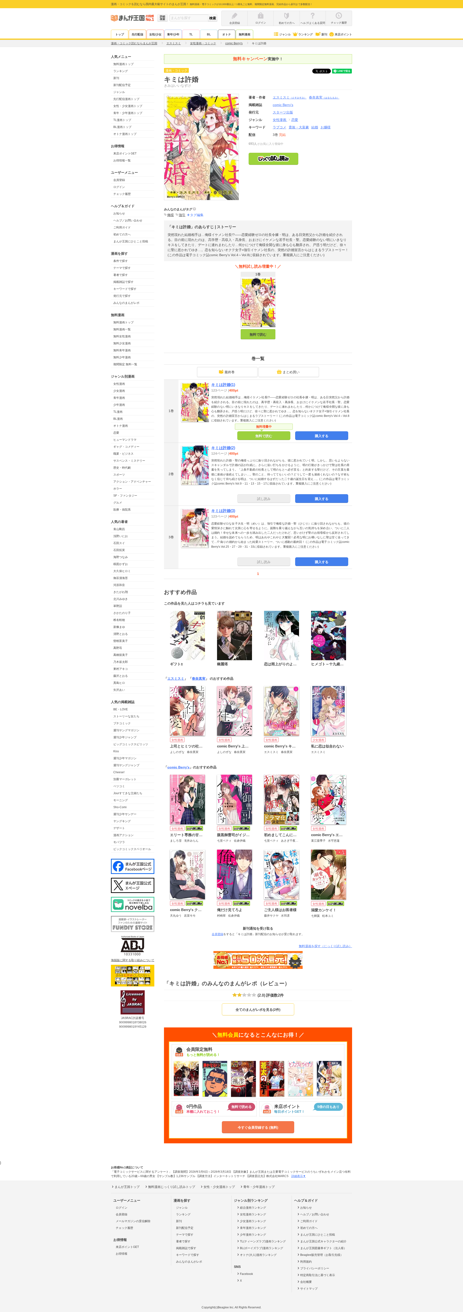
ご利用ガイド (122, 227)
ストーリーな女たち (126, 716)
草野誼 (117, 606)
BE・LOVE (120, 709)
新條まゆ (119, 627)
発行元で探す (122, 296)
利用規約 (306, 1261)
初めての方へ (122, 234)
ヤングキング (122, 821)
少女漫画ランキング (253, 1221)
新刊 (324, 34)
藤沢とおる (120, 676)
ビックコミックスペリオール (132, 849)
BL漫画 (118, 418)
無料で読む (258, 334)
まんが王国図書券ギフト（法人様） (323, 1248)
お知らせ (119, 213)
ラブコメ (279, 127)
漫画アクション (123, 835)
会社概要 (306, 1282)
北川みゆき (120, 599)
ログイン (119, 187)
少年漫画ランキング (253, 1234)
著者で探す (120, 275)
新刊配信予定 (122, 85)
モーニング (120, 800)
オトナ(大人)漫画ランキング (258, 1255)
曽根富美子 (120, 641)
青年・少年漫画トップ (127, 113)
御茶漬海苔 (120, 578)
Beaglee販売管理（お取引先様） (321, 1255)
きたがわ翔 (120, 592)
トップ (119, 34)
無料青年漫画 (122, 350)
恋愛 (116, 432)
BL (209, 34)
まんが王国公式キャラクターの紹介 (323, 1241)
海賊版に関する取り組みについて (132, 960)
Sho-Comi (120, 807)
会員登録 (119, 180)
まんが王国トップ (127, 1187)
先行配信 (137, 34)
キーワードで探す (124, 289)
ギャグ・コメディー (126, 446)
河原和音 (119, 585)
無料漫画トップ (123, 64)
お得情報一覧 (122, 160)
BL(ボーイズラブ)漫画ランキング (261, 1248)
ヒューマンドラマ (124, 439)
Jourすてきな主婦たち (127, 793)
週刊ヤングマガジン (126, 730)
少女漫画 (119, 391)
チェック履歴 (122, 194)
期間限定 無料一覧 (125, 364)
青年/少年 (173, 34)
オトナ (226, 34)
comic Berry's (178, 767)
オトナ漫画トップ (124, 134)
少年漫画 (119, 404)
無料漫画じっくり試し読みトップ (171, 1187)
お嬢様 (325, 127)
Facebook (246, 1274)
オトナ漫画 (120, 425)
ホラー (117, 488)
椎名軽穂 (119, 620)
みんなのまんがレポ (126, 303)
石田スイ (119, 543)
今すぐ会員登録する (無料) (258, 1127)
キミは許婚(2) (223, 448)
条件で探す (120, 261)
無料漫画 (244, 34)
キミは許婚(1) (223, 385)
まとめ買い (291, 372)
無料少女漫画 (122, 343)
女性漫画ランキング (253, 1214)
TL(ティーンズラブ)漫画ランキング (263, 1241)
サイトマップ (309, 1288)
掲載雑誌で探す (123, 282)
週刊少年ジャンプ (124, 737)
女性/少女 (155, 34)
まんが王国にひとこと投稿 (130, 241)
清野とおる (120, 634)
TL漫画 (118, 411)
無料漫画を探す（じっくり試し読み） (325, 946)
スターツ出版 (283, 112)
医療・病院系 (122, 509)
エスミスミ (289, 97)
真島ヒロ (119, 683)
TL (191, 34)
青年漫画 (119, 398)
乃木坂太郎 (120, 662)
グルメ (117, 502)
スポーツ (119, 474)
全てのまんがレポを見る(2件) (258, 1010)
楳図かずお (120, 564)
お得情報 (121, 1253)
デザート (119, 828)
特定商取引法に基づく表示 (317, 1275)
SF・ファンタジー (125, 495)
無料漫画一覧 (122, 329)
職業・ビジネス (123, 453)
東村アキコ (120, 669)
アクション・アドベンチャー (132, 481)
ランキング (305, 34)
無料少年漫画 (122, 357)
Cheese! (118, 772)
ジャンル (285, 34)
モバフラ (119, 842)
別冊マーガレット (124, 779)
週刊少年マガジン (124, 758)
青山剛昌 (119, 529)
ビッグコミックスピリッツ (130, 744)
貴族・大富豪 (299, 127)
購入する (321, 436)
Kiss (116, 751)
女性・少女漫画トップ (127, 106)
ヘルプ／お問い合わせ (127, 220)
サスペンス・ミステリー (129, 460)
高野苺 (117, 648)
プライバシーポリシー (314, 1268)
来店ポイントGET (124, 153)
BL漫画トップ (122, 127)
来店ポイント (343, 34)
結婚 (314, 127)
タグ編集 (197, 215)
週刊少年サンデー (124, 814)
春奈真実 (324, 97)
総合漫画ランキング (253, 1207)
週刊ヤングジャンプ (126, 765)
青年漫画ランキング (253, 1228)
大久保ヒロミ (122, 571)
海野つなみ (120, 557)
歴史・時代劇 (122, 467)
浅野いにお (120, 536)
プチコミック (122, 723)
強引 (182, 215)
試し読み (264, 499)
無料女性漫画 (122, 336)
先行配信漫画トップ (126, 99)
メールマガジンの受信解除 (133, 1221)
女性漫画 (119, 384)
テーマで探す (122, 268)
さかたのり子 (122, 613)
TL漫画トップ (122, 120)
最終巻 (230, 372)
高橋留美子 (120, 655)
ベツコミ (119, 786)
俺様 (170, 215)
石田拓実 (119, 550)
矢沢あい (119, 690)
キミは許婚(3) (223, 511)
